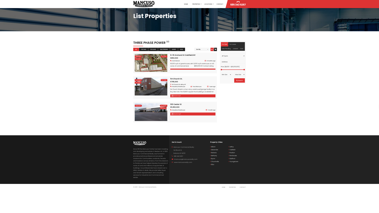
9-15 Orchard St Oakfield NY (183, 55)
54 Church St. (176, 79)
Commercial (176, 61)
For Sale (143, 49)
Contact (243, 187)
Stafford (232, 159)
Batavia (214, 153)
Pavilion (232, 153)
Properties (232, 187)
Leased (174, 49)
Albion (213, 147)
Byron (213, 159)
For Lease (153, 49)
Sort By (198, 49)
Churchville (215, 162)
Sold (181, 49)
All (136, 49)
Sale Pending (164, 49)
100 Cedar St (176, 104)
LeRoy (231, 147)
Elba (212, 164)
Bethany (214, 156)
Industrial (175, 86)
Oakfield (232, 150)
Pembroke (233, 156)
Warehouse (181, 86)
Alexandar (214, 150)
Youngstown (233, 162)
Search (240, 80)
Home (223, 187)
